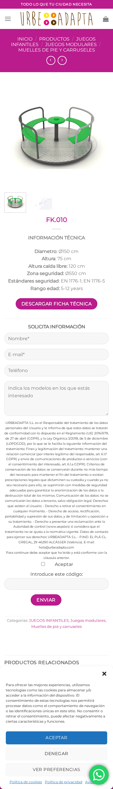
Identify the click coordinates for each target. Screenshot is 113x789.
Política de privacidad (63, 782)
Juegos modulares (71, 44)
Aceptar (56, 737)
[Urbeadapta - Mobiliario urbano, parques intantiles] (56, 18)
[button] (104, 674)
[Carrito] (106, 18)
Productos (54, 39)
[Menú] (7, 19)
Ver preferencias (56, 769)
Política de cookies (26, 782)
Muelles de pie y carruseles (56, 50)
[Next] (99, 135)
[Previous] (13, 135)
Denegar (56, 753)
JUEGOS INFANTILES (49, 620)
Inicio (24, 39)
